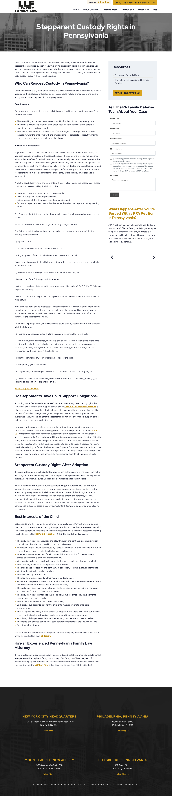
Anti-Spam (117, 784)
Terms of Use (132, 784)
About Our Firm (91, 10)
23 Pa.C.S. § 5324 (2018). (27, 388)
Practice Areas (110, 10)
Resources (143, 10)
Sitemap (82, 784)
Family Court (127, 10)
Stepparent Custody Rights (127, 75)
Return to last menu (127, 93)
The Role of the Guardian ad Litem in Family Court (132, 82)
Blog (155, 10)
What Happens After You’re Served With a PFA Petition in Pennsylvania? (131, 213)
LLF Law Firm (41, 665)
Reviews (92, 2)
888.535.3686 (131, 2)
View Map (48, 731)
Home (76, 10)
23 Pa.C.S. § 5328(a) (45, 534)
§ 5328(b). (46, 636)
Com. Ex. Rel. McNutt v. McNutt (80, 406)
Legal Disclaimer (99, 784)
